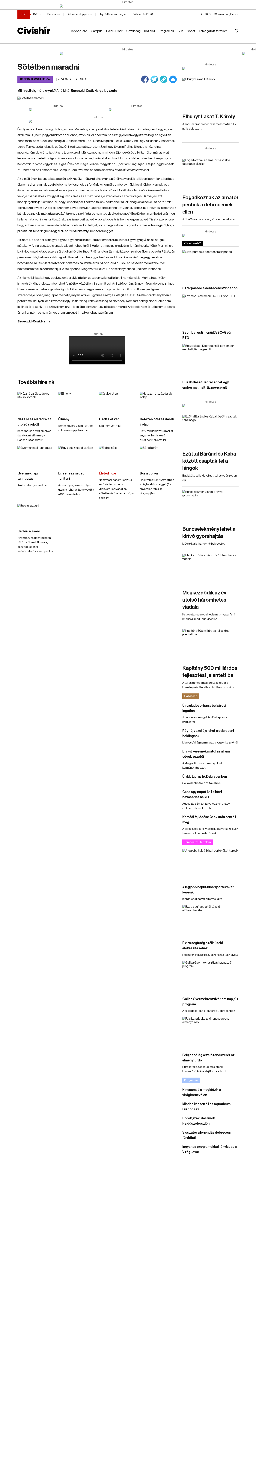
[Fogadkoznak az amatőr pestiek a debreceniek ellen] (210, 174)
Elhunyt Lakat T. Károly (208, 116)
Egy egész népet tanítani (71, 476)
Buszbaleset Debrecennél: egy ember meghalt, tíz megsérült (205, 385)
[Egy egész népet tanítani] (76, 456)
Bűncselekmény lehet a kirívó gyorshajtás (208, 532)
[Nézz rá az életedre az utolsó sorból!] (36, 402)
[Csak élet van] (117, 402)
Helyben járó (78, 31)
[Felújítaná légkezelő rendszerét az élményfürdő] (210, 1033)
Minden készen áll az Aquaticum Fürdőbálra (206, 1106)
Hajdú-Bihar (114, 31)
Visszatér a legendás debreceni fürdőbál (206, 1135)
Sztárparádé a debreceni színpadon (209, 288)
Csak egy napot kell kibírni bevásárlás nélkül (202, 794)
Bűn (180, 31)
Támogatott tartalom (213, 31)
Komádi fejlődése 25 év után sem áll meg (209, 819)
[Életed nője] (117, 456)
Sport (191, 31)
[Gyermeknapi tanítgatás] (36, 456)
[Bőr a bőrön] (158, 456)
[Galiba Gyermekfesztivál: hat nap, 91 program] (210, 977)
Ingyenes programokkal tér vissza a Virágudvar (209, 1149)
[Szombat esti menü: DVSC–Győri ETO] (210, 310)
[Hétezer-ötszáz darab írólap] (158, 402)
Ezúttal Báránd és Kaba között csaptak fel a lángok (209, 461)
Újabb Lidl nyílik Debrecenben (204, 776)
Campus (97, 31)
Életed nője (107, 473)
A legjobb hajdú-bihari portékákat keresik (208, 889)
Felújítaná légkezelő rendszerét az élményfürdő (208, 1057)
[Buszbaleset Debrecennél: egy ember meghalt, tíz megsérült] (210, 360)
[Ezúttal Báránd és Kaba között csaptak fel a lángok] (210, 431)
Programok (166, 31)
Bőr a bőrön (149, 473)
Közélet (149, 31)
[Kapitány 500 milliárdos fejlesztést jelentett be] (210, 645)
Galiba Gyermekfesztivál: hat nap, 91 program (210, 1001)
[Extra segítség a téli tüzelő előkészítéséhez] (210, 921)
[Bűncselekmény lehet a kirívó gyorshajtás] (210, 506)
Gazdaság (133, 31)
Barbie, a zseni (28, 531)
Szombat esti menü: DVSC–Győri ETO (207, 335)
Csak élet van (109, 419)
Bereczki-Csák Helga (35, 79)
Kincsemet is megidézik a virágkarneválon (201, 1092)
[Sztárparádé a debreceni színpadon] (210, 266)
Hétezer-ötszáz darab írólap (157, 421)
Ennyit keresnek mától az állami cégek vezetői (206, 754)
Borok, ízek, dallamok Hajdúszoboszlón (198, 1121)
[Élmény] (76, 402)
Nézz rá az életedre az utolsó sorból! (34, 421)
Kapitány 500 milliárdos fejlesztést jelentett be (209, 672)
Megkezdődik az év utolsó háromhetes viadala (204, 600)
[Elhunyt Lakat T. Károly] (210, 93)
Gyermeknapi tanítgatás (27, 476)
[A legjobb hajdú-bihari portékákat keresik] (210, 865)
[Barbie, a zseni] (36, 514)
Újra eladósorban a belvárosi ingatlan (204, 708)
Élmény (63, 419)
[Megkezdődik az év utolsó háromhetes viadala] (210, 569)
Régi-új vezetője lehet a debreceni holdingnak (208, 733)
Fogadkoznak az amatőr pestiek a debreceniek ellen (210, 204)
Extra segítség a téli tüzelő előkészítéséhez (202, 945)
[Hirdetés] (128, 5)
